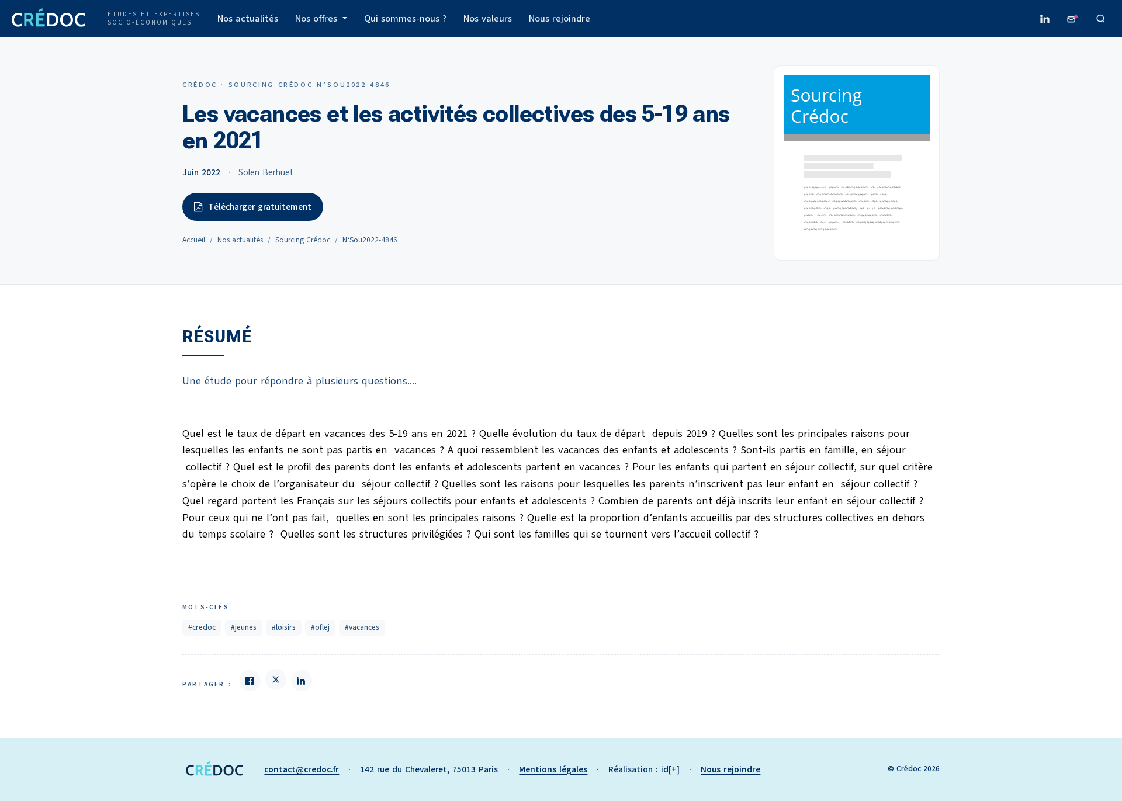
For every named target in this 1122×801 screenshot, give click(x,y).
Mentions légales (553, 769)
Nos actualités (247, 18)
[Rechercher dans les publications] (1101, 19)
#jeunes (244, 627)
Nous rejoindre (559, 18)
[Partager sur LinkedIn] (301, 680)
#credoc (202, 627)
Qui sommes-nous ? (405, 18)
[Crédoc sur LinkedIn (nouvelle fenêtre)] (1045, 19)
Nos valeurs (487, 18)
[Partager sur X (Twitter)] (275, 679)
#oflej (320, 627)
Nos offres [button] (317, 18)
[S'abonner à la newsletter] (1073, 19)
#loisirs (284, 627)
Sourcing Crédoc (302, 240)
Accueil (193, 240)
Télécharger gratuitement (259, 207)
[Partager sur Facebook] (250, 680)
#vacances (362, 627)
